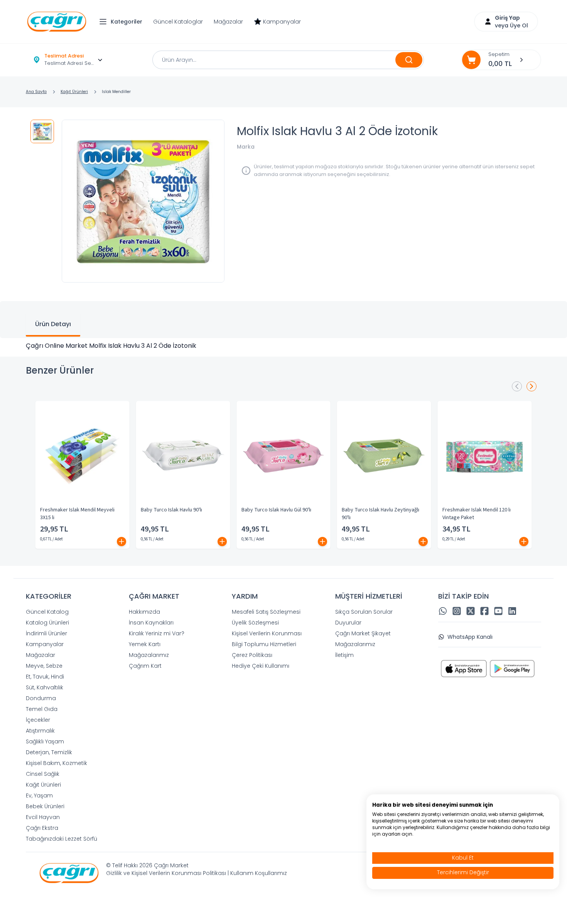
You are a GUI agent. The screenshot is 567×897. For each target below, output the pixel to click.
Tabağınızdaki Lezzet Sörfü (61, 839)
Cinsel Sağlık (42, 774)
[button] (122, 21)
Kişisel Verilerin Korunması (267, 633)
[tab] (53, 325)
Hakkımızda (144, 612)
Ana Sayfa (36, 92)
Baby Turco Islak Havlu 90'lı (171, 510)
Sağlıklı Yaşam (45, 741)
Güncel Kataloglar (178, 21)
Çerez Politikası (252, 655)
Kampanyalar (282, 21)
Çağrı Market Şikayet (363, 633)
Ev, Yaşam (39, 795)
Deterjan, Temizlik (49, 752)
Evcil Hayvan (43, 817)
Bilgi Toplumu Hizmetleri (264, 644)
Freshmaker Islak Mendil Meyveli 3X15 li (77, 513)
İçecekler (38, 720)
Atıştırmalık (40, 731)
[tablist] (283, 319)
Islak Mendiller (116, 92)
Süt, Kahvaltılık (44, 687)
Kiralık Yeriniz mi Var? (156, 633)
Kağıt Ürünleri (74, 92)
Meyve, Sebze (44, 666)
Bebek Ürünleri (45, 806)
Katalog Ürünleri (47, 622)
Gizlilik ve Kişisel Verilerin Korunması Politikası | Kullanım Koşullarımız (196, 873)
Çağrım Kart (145, 666)
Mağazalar (228, 21)
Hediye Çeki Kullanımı (260, 666)
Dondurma (41, 698)
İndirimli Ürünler (46, 633)
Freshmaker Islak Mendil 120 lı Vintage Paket (476, 513)
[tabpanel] (283, 345)
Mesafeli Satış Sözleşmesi (266, 612)
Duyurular (348, 622)
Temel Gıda (41, 709)
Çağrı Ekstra (42, 828)
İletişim (344, 655)
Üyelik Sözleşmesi (255, 622)
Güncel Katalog (47, 612)
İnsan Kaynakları (151, 622)
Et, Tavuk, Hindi (45, 676)
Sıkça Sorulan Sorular (364, 612)
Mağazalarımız (149, 655)
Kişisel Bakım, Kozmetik (56, 763)
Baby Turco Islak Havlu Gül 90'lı (276, 510)
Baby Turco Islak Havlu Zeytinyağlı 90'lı (380, 513)
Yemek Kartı (144, 644)
